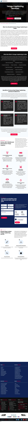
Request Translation (3, 371)
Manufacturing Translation (4, 390)
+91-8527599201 (17, 15)
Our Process (16, 384)
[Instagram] (20, 419)
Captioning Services (17, 373)
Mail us (18, 222)
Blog (15, 387)
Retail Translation (3, 386)
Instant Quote (2, 375)
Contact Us (2, 370)
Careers (16, 388)
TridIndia (5, 419)
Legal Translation (3, 385)
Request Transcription (3, 373)
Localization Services (17, 369)
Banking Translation (3, 391)
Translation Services (17, 367)
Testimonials (2, 369)
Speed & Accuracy (17, 385)
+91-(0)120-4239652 (11, 407)
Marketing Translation (3, 387)
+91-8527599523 (20, 219)
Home (1, 23)
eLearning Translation (3, 384)
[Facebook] (16, 419)
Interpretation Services (18, 371)
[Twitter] (18, 419)
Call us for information (20, 218)
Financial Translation (3, 389)
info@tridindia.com (11, 408)
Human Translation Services (18, 377)
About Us (2, 367)
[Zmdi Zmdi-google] (26, 419)
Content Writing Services (18, 375)
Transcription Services (18, 370)
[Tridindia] (4, 1)
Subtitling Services (17, 372)
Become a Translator (17, 386)
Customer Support (17, 390)
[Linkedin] (21, 419)
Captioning (6, 23)
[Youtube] (23, 419)
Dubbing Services (17, 368)
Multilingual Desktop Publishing (19, 376)
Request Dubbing (3, 374)
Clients (2, 368)
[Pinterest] (25, 419)
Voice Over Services (17, 374)
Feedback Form (17, 389)
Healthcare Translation (4, 388)
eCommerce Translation (4, 383)
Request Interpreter (3, 372)
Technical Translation (3, 392)
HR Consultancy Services (18, 378)
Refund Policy (16, 391)
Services (4, 23)
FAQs (15, 383)
